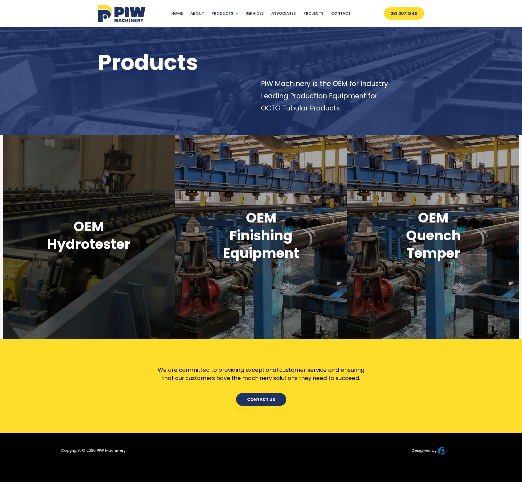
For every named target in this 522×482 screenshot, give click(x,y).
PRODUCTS (222, 13)
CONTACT (341, 13)
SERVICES (255, 13)
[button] (235, 13)
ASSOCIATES (283, 13)
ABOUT (197, 13)
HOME (177, 13)
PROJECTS (313, 13)
